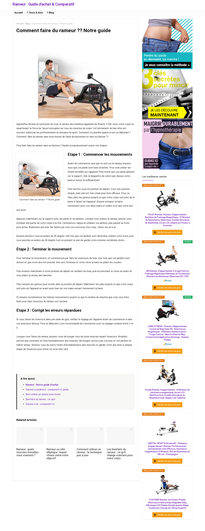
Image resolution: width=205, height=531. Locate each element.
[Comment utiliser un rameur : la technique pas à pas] (90, 428)
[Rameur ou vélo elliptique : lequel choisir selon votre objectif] (60, 428)
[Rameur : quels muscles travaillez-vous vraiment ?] (30, 428)
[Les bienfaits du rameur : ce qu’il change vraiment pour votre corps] (121, 428)
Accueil (18, 12)
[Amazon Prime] (167, 280)
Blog (28, 23)
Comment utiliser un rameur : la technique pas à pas (89, 452)
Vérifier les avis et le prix (168, 232)
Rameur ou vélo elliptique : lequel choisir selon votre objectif (57, 454)
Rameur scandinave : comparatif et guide (47, 389)
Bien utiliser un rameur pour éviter (43, 394)
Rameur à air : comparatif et (40, 404)
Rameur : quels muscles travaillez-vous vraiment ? (27, 452)
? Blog (50, 12)
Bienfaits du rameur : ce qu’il (40, 399)
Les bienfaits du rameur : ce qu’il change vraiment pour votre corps (120, 454)
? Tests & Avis (35, 12)
